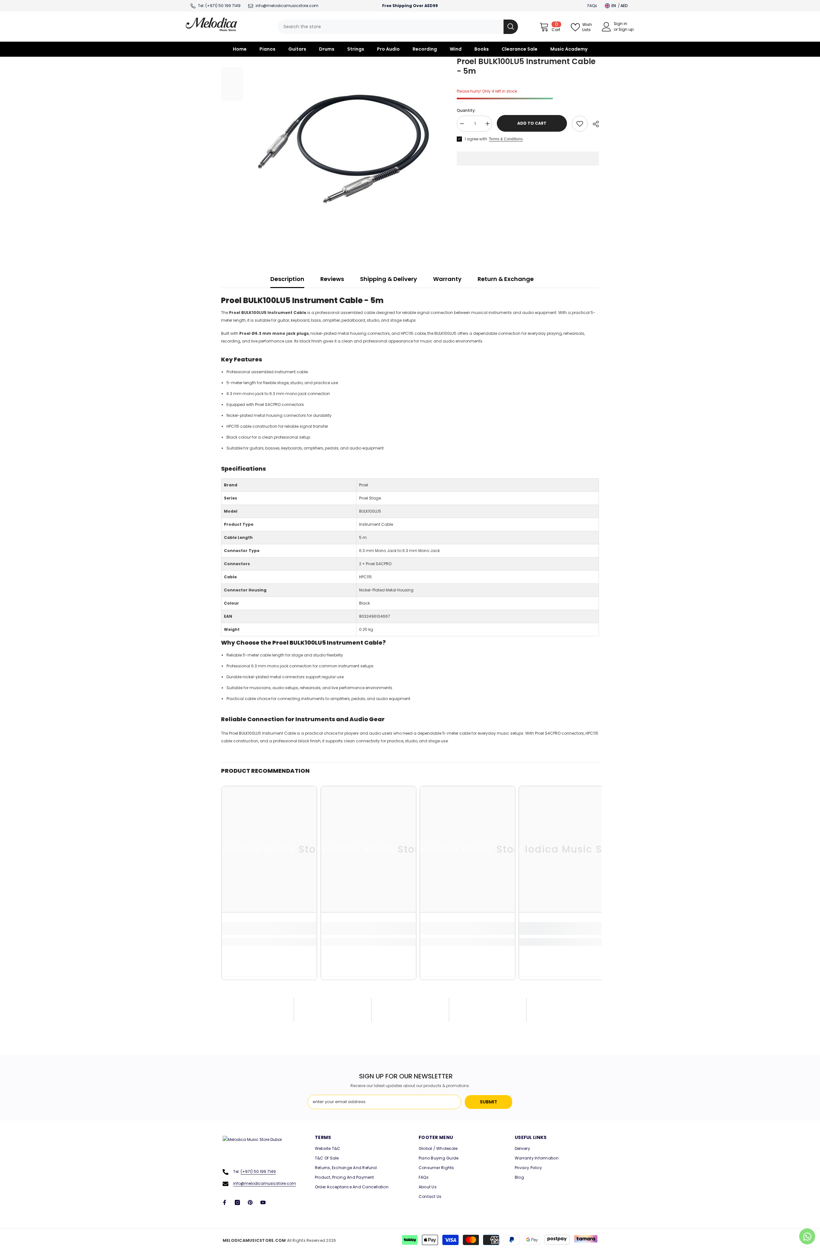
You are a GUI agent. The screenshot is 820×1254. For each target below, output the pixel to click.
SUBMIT (488, 1102)
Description (287, 279)
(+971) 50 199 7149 (223, 5)
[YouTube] (263, 1202)
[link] (269, 928)
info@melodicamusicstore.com (264, 1183)
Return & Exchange (506, 279)
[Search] (398, 27)
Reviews (332, 279)
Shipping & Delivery (388, 279)
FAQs (592, 5)
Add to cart (531, 123)
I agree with (476, 139)
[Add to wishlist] (580, 124)
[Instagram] (237, 1202)
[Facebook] (224, 1202)
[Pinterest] (250, 1202)
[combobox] (391, 27)
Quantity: (466, 110)
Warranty (447, 279)
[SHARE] (593, 124)
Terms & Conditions (506, 139)
